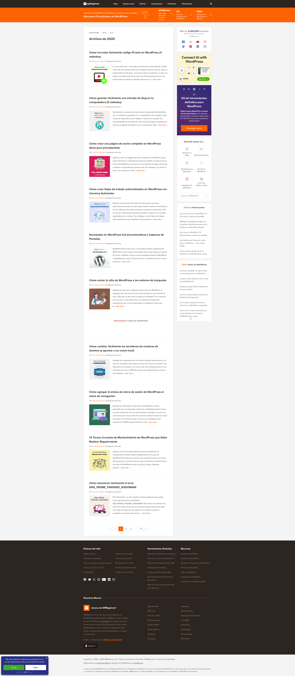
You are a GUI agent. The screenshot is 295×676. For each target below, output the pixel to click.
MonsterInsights (154, 620)
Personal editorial (98, 61)
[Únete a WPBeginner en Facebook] (183, 42)
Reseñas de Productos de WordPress (195, 563)
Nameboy (151, 638)
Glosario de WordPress (190, 558)
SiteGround (138, 663)
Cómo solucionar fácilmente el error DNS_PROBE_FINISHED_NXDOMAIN (112, 485)
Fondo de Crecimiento (125, 572)
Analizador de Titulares (157, 567)
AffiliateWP (185, 638)
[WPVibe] (194, 68)
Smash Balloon (153, 629)
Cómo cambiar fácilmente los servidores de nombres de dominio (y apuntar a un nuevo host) (123, 348)
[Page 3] (195, 319)
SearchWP (185, 620)
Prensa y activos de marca (94, 567)
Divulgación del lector (113, 61)
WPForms (151, 611)
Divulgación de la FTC (124, 563)
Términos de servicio (124, 558)
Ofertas (143, 3)
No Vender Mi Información (126, 567)
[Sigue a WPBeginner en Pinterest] (190, 46)
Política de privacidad (124, 553)
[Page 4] (197, 319)
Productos (172, 3)
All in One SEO (153, 615)
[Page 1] (191, 319)
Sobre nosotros (90, 553)
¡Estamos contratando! (112, 639)
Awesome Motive (103, 663)
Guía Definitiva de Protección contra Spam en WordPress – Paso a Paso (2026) (192, 243)
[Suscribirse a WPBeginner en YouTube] (197, 42)
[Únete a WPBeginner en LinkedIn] (197, 46)
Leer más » (157, 79)
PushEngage (186, 629)
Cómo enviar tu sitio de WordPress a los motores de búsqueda (127, 280)
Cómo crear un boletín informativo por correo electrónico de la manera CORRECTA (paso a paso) (193, 313)
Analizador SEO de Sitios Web (159, 572)
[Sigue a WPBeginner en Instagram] (205, 42)
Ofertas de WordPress (189, 567)
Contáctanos (89, 572)
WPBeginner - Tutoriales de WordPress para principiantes (91, 3)
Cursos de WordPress (189, 553)
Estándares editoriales (92, 558)
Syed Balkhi (105, 621)
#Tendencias (187, 3)
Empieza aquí (128, 3)
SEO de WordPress (188, 572)
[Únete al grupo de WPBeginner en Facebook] (183, 46)
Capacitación (156, 3)
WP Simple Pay (187, 611)
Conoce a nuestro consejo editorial (98, 563)
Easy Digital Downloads (190, 615)
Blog (115, 3)
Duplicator (185, 606)
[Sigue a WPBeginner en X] (190, 42)
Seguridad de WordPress (191, 577)
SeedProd (151, 634)
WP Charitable (186, 634)
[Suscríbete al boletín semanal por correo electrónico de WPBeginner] (205, 46)
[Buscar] (211, 3)
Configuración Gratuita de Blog (193, 581)
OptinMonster (153, 606)
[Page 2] (193, 319)
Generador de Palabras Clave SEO (161, 563)
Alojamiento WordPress (121, 663)
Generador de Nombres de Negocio (162, 553)
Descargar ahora (194, 128)
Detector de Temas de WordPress (161, 558)
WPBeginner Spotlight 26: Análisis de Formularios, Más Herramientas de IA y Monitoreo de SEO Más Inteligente (193, 224)
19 (141, 528)
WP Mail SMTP (153, 625)
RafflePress (185, 625)
